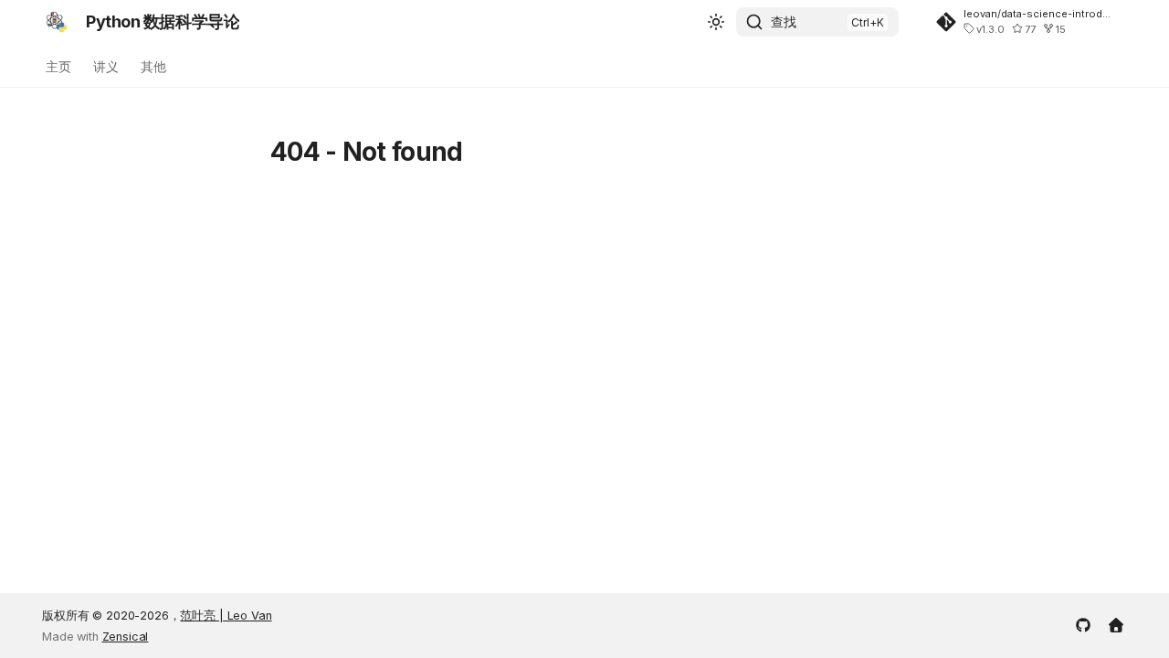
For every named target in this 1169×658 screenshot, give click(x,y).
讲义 (106, 66)
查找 (783, 21)
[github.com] (1083, 623)
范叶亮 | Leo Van (225, 615)
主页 (58, 66)
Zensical (125, 636)
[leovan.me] (1116, 623)
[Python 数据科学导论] (56, 22)
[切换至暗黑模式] (716, 21)
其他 (153, 66)
